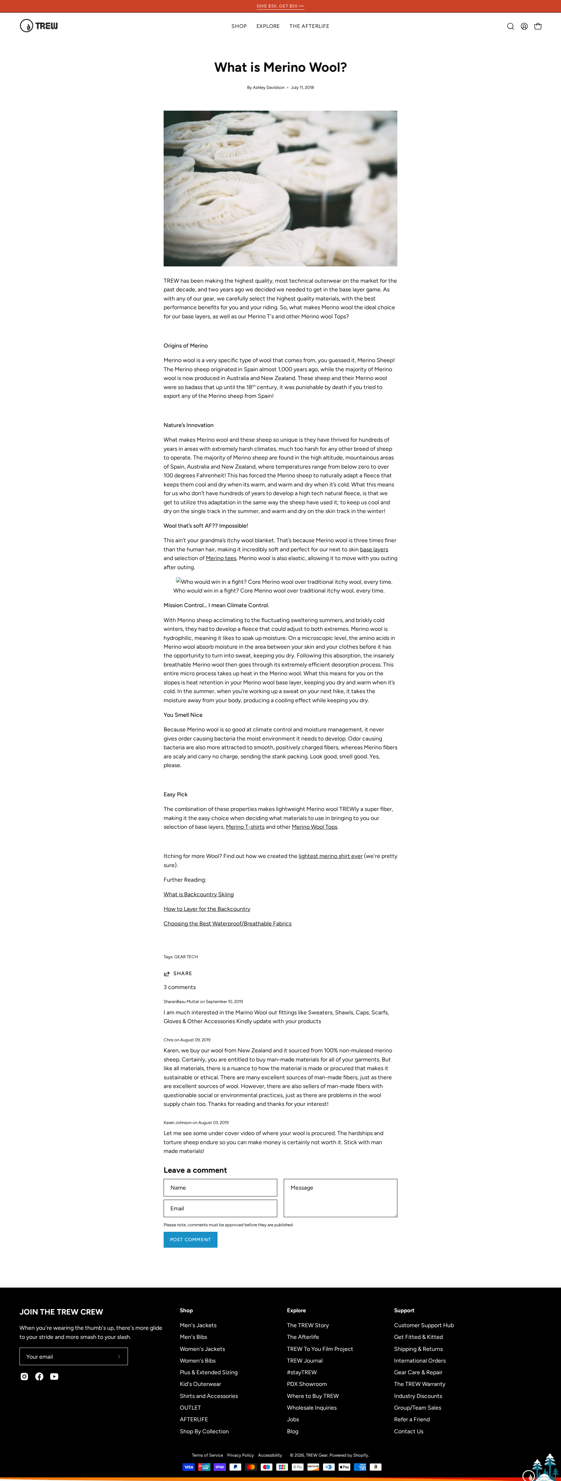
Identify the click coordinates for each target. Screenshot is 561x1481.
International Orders (420, 1360)
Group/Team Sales (417, 1407)
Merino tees (221, 558)
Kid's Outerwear (200, 1383)
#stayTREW (302, 1372)
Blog (292, 1430)
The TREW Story (308, 1325)
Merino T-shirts (245, 826)
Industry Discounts (418, 1395)
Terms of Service (207, 1455)
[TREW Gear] (38, 26)
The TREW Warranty (419, 1383)
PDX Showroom (307, 1383)
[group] (280, 6)
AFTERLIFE (194, 1419)
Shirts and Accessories (209, 1395)
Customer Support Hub (424, 1325)
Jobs (293, 1419)
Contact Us (408, 1430)
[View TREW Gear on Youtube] (54, 1376)
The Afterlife (303, 1336)
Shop (186, 1310)
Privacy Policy (240, 1455)
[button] (268, 26)
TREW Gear (317, 1455)
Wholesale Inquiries (312, 1407)
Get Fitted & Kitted (418, 1336)
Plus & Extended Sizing (209, 1372)
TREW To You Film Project (320, 1348)
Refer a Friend (412, 1419)
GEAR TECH (186, 956)
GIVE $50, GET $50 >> (281, 6)
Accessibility (270, 1455)
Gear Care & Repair (418, 1372)
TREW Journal (305, 1360)
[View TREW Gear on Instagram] (24, 1376)
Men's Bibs (193, 1336)
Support (404, 1310)
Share (182, 973)
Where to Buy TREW (313, 1395)
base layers (374, 549)
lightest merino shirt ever (331, 855)
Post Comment (190, 1239)
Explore (296, 1310)
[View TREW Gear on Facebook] (39, 1376)
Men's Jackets (198, 1325)
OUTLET (190, 1407)
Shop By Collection (204, 1430)
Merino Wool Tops (314, 826)
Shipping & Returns (418, 1348)
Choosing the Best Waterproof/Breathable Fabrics (228, 923)
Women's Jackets (202, 1348)
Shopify (360, 1455)
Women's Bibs (198, 1360)
